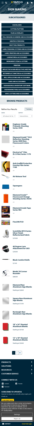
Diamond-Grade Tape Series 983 (22, 209)
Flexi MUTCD (18, 222)
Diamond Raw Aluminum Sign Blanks (22, 286)
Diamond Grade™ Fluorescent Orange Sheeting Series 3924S (22, 197)
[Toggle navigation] (3, 2)
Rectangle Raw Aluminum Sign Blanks (22, 313)
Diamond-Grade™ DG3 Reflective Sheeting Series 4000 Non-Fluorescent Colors (22, 140)
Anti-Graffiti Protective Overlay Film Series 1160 (22, 165)
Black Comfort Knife (21, 260)
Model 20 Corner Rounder (20, 272)
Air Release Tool (19, 176)
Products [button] (6, 362)
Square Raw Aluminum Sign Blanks (22, 299)
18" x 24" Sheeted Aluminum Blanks (20, 325)
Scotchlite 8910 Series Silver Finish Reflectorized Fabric (22, 233)
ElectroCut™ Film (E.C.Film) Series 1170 (22, 153)
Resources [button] (6, 370)
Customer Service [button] (10, 374)
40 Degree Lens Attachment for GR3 (21, 247)
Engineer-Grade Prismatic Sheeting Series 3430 (21, 126)
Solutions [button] (6, 366)
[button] (5, 3)
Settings (17, 414)
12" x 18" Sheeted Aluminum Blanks (20, 339)
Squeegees (17, 185)
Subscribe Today (7, 400)
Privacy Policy (8, 410)
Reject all (17, 419)
